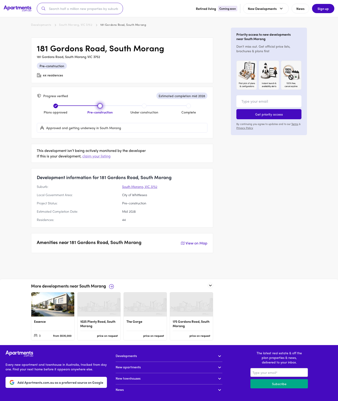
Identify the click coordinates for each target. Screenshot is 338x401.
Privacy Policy (244, 127)
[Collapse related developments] (210, 285)
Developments (41, 25)
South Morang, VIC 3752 (75, 25)
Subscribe (279, 383)
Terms (294, 124)
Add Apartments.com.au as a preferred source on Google (60, 382)
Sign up (323, 8)
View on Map (196, 243)
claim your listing (96, 156)
